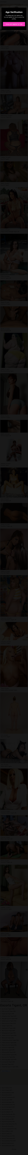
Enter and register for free (14, 24)
